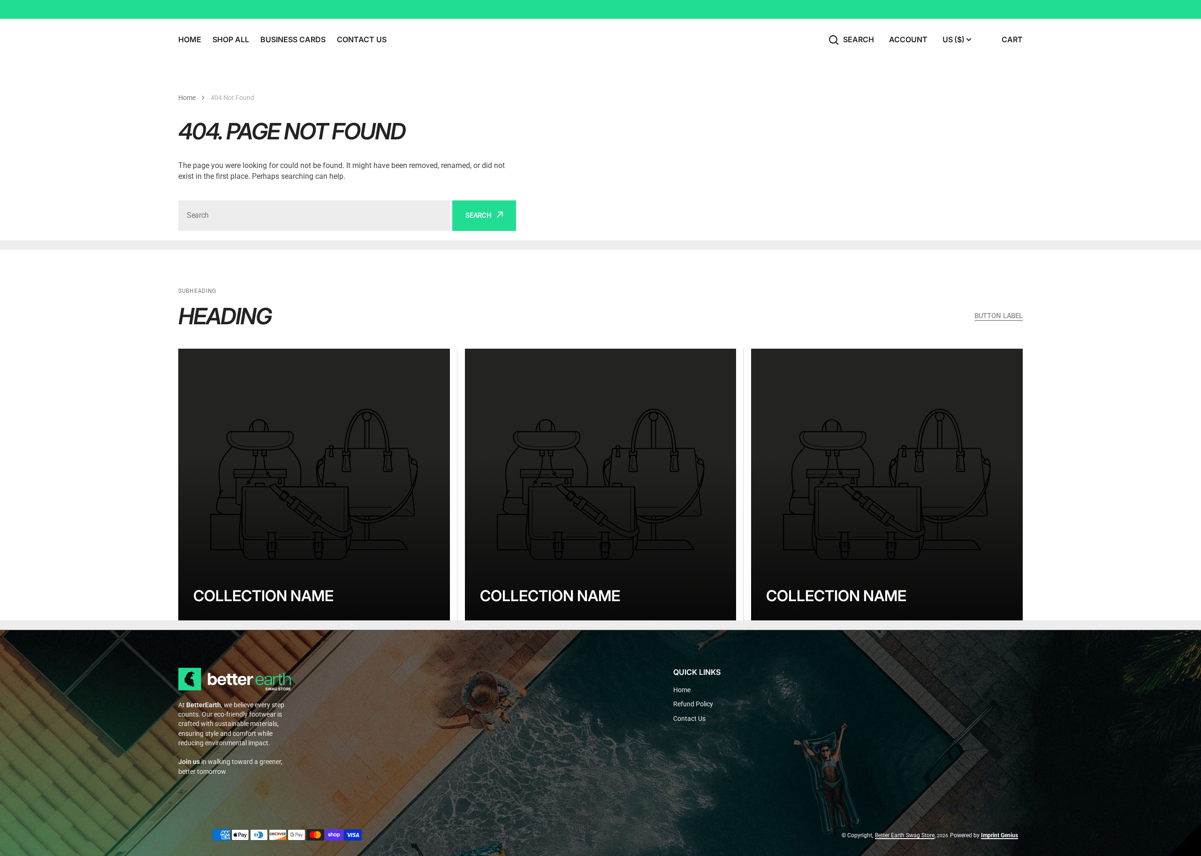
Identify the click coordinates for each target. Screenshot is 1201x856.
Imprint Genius (999, 835)
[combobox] (314, 215)
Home (187, 97)
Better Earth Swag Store (905, 835)
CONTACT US (362, 39)
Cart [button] (1012, 39)
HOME (189, 39)
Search (858, 39)
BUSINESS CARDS (293, 39)
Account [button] (908, 39)
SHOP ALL (231, 39)
